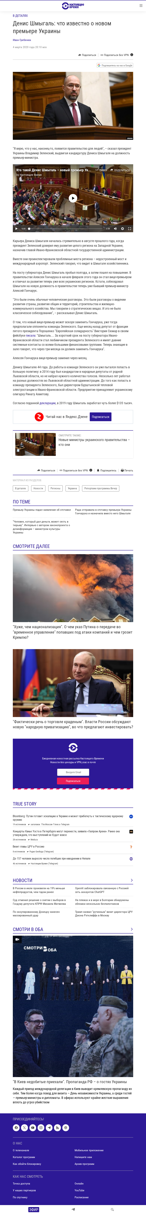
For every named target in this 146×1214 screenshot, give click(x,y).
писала (30, 335)
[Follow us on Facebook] (16, 1127)
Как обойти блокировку (27, 1164)
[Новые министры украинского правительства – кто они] (35, 444)
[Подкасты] (65, 1127)
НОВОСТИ (22, 880)
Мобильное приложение (89, 1150)
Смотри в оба (28, 929)
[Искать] (112, 1209)
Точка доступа (21, 1183)
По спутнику (20, 1197)
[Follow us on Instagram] (41, 1127)
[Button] (87, 55)
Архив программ (84, 1164)
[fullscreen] (129, 228)
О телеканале (21, 1150)
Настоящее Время (31, 174)
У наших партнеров (24, 1190)
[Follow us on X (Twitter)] (24, 1127)
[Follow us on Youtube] (32, 1127)
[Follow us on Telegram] (49, 1127)
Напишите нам (83, 1157)
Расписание (82, 1197)
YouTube (79, 1190)
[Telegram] (73, 1209)
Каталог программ (24, 1157)
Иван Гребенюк (22, 40)
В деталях (20, 16)
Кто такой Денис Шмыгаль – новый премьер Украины (57, 170)
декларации (48, 403)
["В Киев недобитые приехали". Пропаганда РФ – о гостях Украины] (73, 1006)
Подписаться (100, 417)
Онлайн (79, 1183)
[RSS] (57, 1127)
